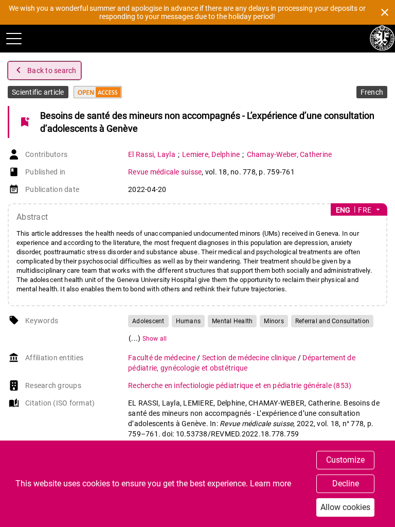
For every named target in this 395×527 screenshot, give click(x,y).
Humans (188, 321)
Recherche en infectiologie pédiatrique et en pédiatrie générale (239, 385)
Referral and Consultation (332, 321)
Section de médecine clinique (250, 358)
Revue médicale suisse (165, 172)
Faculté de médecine (162, 358)
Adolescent (148, 321)
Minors (274, 321)
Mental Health (232, 321)
